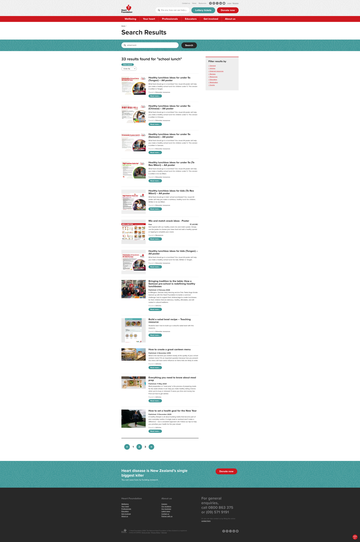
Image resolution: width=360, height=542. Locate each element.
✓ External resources (215, 71)
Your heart (149, 18)
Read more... (155, 96)
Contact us (186, 3)
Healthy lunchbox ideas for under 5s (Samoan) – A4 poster (169, 135)
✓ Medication (213, 82)
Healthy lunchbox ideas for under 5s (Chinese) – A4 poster (169, 107)
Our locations (166, 506)
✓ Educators (212, 80)
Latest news (165, 511)
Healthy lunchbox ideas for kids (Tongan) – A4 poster (173, 252)
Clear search (127, 65)
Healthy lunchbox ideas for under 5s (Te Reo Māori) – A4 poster (171, 164)
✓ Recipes (212, 74)
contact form (206, 521)
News (194, 3)
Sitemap (164, 533)
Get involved (211, 18)
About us (230, 18)
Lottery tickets (203, 10)
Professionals (170, 18)
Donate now (228, 10)
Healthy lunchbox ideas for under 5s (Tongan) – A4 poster (169, 79)
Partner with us (166, 516)
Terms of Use (146, 533)
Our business (166, 509)
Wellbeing (130, 18)
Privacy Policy (155, 533)
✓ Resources (212, 77)
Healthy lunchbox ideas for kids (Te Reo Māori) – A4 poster (171, 192)
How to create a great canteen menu (169, 349)
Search (189, 45)
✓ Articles (211, 68)
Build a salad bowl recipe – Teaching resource (169, 321)
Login (229, 3)
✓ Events (211, 85)
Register (236, 3)
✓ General (212, 66)
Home (123, 26)
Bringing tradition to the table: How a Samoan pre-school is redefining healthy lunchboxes (171, 284)
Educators (191, 18)
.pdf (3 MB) (195, 224)
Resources (202, 3)
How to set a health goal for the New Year (172, 410)
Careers (164, 504)
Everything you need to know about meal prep (172, 379)
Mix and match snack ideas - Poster (168, 220)
